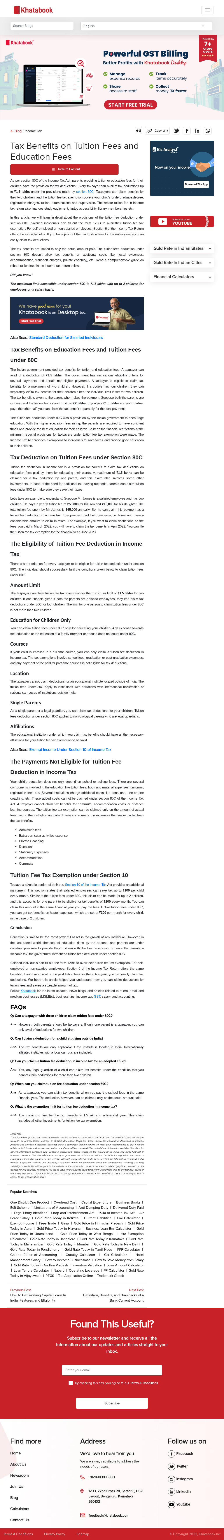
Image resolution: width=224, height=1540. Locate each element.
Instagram (184, 1478)
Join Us (16, 1486)
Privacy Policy (54, 1534)
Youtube (182, 1504)
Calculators (19, 1508)
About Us (18, 1464)
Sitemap (83, 1534)
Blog (14, 1497)
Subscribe (112, 1403)
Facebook (184, 1453)
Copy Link (156, 130)
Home (15, 1453)
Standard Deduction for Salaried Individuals (66, 337)
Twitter (181, 1466)
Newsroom (19, 1475)
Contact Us (19, 1520)
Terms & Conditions (18, 1534)
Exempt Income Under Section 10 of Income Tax (70, 749)
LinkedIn (183, 1491)
